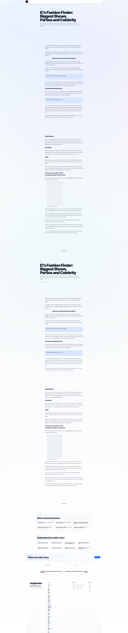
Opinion (74, 588)
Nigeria (90, 587)
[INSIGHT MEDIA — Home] (27, 1)
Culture (90, 591)
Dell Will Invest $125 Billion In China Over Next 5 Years (76, 572)
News (73, 584)
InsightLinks (36, 583)
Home (27, 4)
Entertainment (77, 586)
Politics (77, 584)
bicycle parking (57, 83)
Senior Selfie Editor (70, 178)
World (81, 586)
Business (83, 584)
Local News (77, 588)
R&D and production (63, 53)
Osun (81, 588)
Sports (73, 586)
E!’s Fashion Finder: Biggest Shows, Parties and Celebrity (51, 572)
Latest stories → (97, 557)
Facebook (76, 564)
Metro (79, 584)
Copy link (81, 564)
